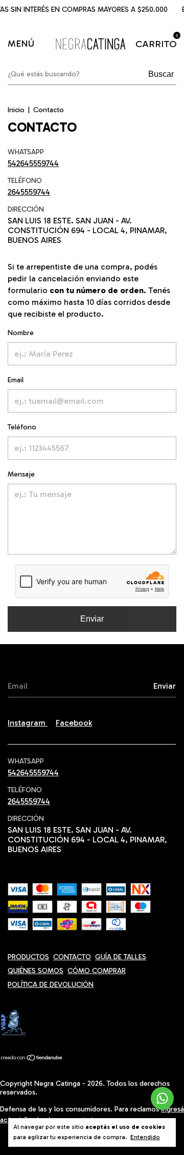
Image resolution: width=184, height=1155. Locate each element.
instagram (28, 723)
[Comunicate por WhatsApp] (162, 1098)
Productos (28, 957)
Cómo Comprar (96, 970)
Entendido (145, 1137)
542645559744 (33, 163)
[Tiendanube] (32, 1058)
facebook (74, 723)
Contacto (72, 957)
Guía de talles (120, 957)
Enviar (92, 618)
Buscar (161, 74)
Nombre (21, 332)
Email (16, 380)
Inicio (16, 110)
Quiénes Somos (35, 970)
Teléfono (22, 427)
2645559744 (29, 192)
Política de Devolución (51, 984)
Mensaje (21, 474)
